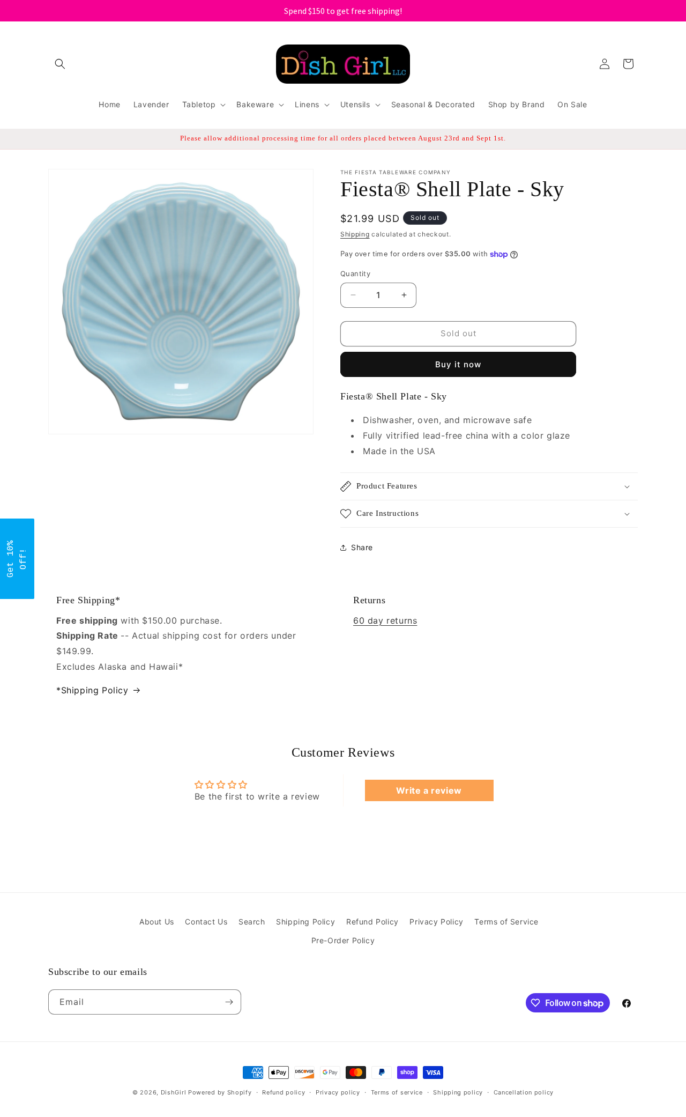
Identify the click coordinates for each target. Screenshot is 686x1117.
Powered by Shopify (220, 1092)
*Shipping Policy (92, 690)
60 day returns (385, 620)
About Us (156, 921)
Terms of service (397, 1092)
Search (251, 921)
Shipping (355, 234)
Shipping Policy (305, 921)
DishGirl (174, 1092)
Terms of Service (506, 921)
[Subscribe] (229, 1002)
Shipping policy (458, 1092)
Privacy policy (338, 1092)
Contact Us (206, 921)
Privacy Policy (436, 921)
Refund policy (283, 1092)
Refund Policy (372, 921)
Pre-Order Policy (343, 940)
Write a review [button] (428, 790)
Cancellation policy (524, 1092)
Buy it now (458, 364)
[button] (60, 64)
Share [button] (362, 547)
